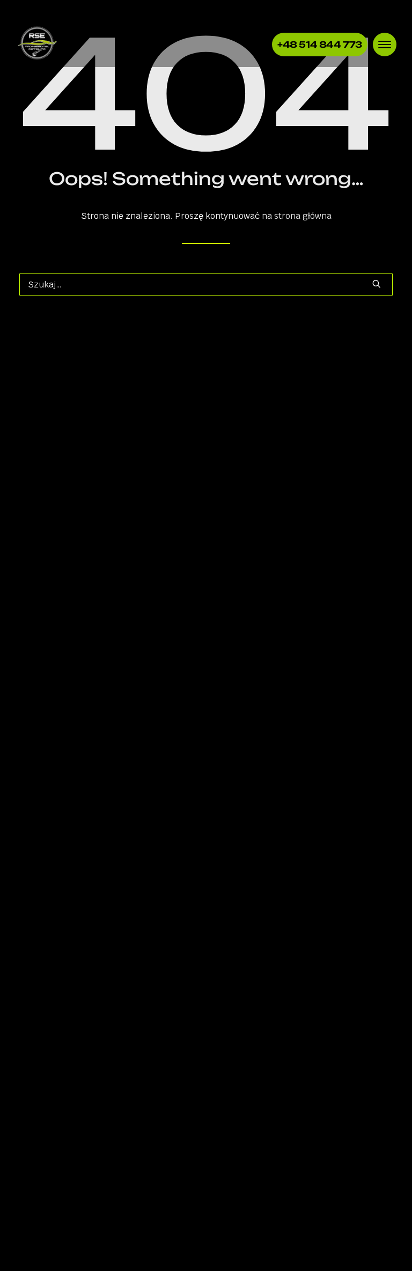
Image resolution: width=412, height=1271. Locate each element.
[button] (376, 284)
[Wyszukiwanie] (206, 284)
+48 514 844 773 (319, 44)
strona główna (303, 215)
